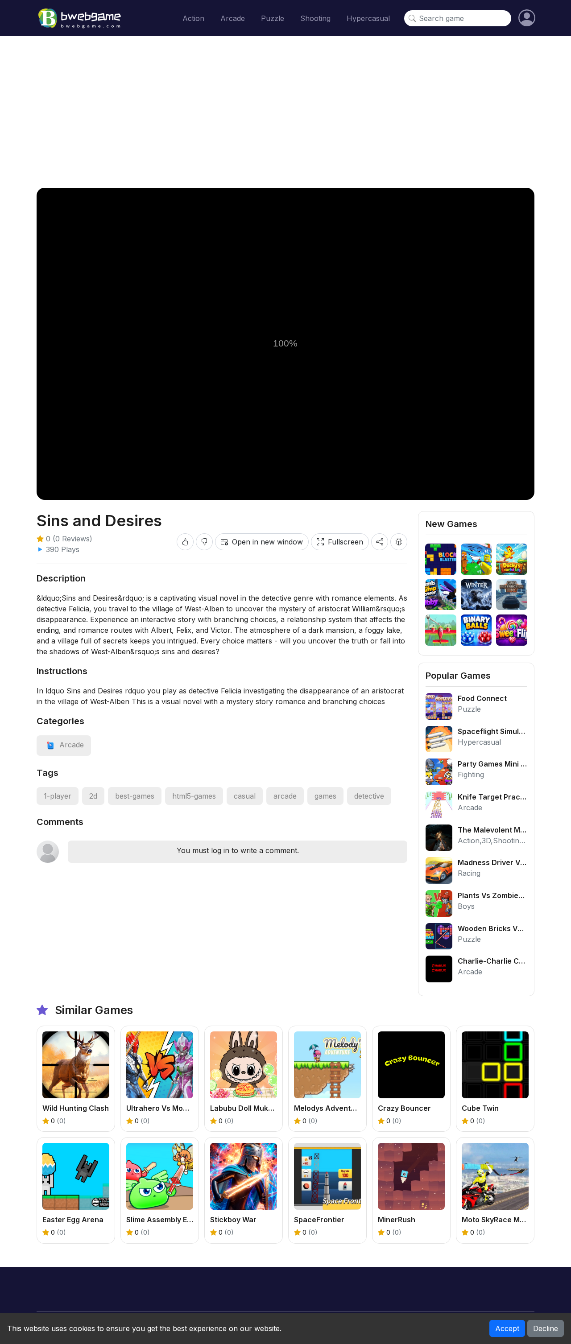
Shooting (315, 18)
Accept (507, 1328)
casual (245, 796)
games (325, 796)
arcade (285, 796)
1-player (57, 796)
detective (369, 796)
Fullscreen (345, 541)
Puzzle (272, 18)
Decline (545, 1328)
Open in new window (267, 541)
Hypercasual (368, 18)
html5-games (194, 796)
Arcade (232, 18)
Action (193, 18)
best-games (134, 796)
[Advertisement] (285, 111)
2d (93, 796)
